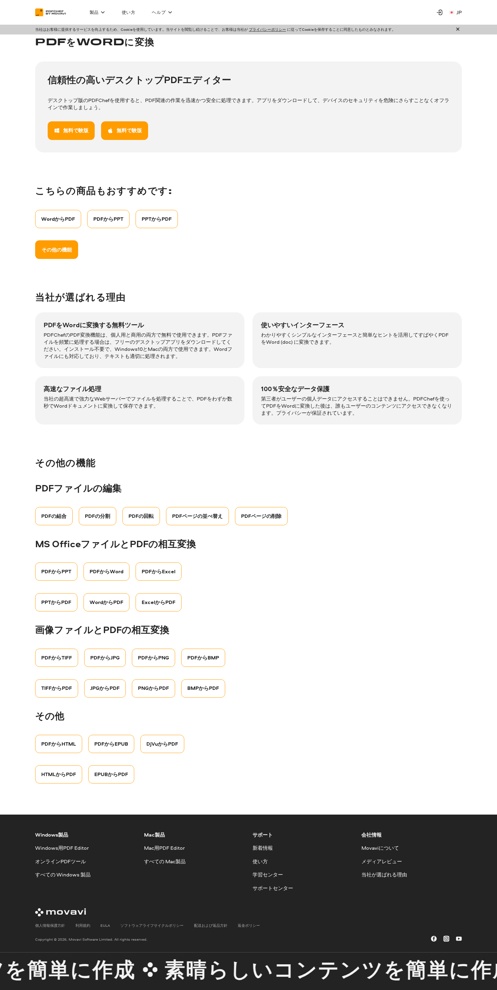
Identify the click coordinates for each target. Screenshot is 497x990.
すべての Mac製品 (165, 861)
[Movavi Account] (439, 12)
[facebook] (434, 939)
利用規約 (82, 925)
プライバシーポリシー (267, 29)
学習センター (268, 875)
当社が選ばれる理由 (384, 875)
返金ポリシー (249, 925)
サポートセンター (273, 888)
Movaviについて (380, 848)
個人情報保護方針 (50, 925)
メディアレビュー (381, 861)
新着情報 (263, 848)
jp (459, 12)
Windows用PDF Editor (62, 848)
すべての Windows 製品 (63, 875)
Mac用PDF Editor (164, 848)
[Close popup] (458, 29)
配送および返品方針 (211, 925)
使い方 (260, 861)
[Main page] (54, 12)
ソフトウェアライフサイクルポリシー (152, 925)
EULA (105, 925)
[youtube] (459, 939)
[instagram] (446, 939)
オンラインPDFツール (60, 861)
